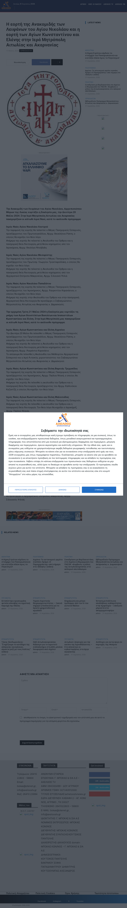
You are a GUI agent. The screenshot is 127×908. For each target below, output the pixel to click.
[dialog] (63, 454)
